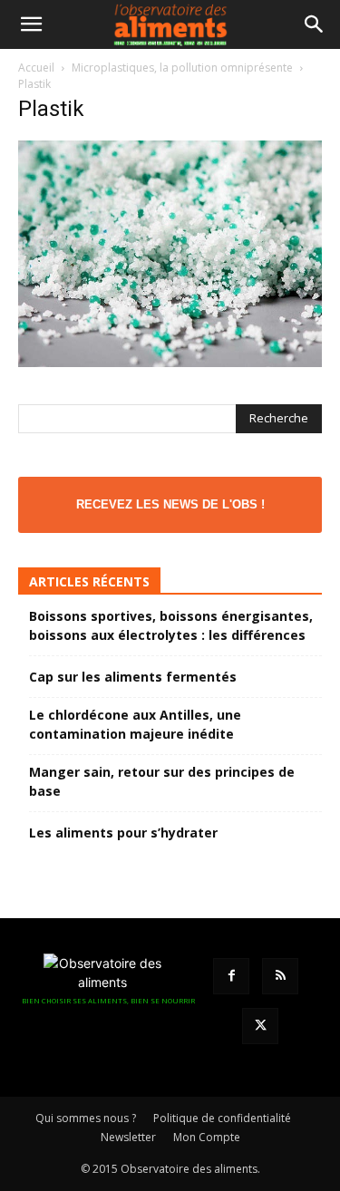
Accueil (36, 67)
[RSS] (280, 976)
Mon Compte (206, 1137)
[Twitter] (260, 1026)
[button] (31, 24)
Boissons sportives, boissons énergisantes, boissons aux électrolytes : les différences (171, 625)
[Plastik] (170, 362)
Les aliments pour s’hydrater (123, 832)
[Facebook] (231, 976)
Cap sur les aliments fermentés (133, 676)
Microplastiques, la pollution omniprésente (182, 67)
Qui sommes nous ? (85, 1118)
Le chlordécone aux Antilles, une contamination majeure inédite (135, 724)
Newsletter (128, 1137)
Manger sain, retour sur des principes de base (162, 781)
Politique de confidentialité (222, 1118)
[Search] (314, 24)
